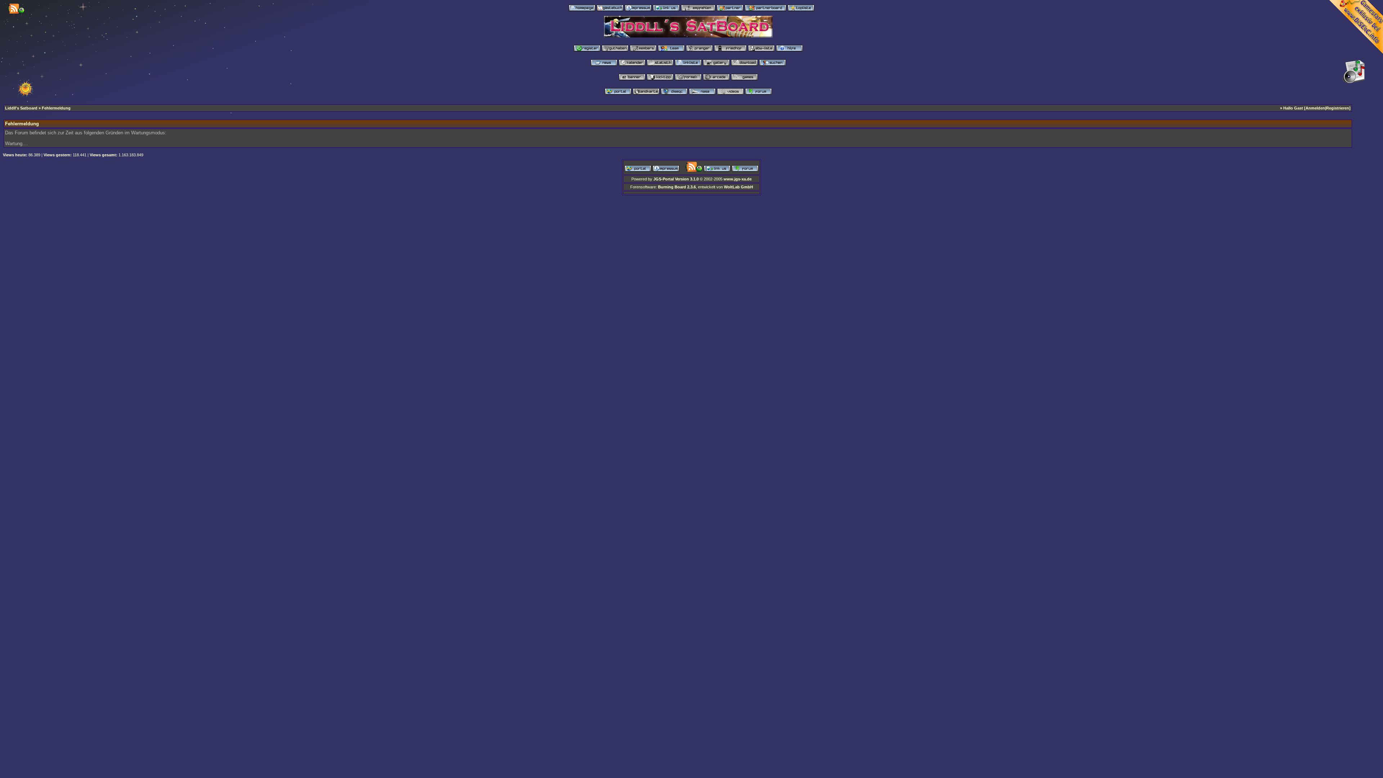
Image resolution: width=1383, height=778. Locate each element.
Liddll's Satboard (21, 108)
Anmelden (1315, 108)
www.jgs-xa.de (738, 179)
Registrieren (1337, 108)
